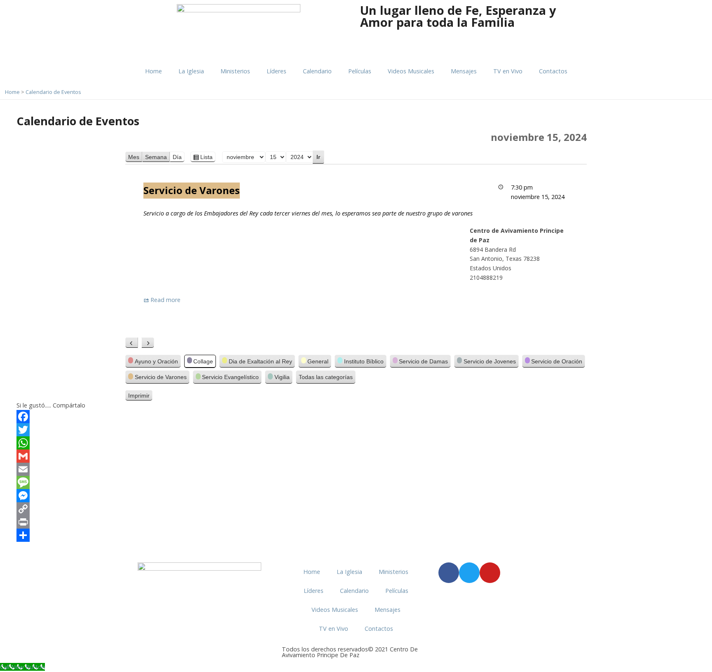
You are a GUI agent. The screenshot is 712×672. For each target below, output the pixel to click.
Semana (156, 157)
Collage (203, 361)
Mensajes (464, 71)
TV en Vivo (507, 71)
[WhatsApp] (356, 443)
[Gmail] (356, 456)
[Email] (356, 469)
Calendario (317, 71)
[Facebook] (356, 416)
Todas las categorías (326, 377)
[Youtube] (490, 572)
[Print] (356, 522)
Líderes (276, 71)
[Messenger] (356, 495)
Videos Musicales (411, 71)
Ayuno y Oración (156, 361)
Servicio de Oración (556, 361)
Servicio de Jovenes (490, 361)
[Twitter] (356, 429)
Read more (165, 300)
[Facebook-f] (448, 572)
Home (153, 71)
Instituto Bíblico (364, 361)
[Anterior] (131, 342)
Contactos (553, 71)
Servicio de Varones (161, 377)
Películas (359, 71)
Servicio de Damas (423, 361)
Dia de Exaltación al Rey (260, 361)
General (317, 361)
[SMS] (356, 482)
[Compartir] (356, 535)
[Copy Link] (356, 508)
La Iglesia (191, 71)
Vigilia (282, 377)
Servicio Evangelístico (230, 377)
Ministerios (235, 71)
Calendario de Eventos (53, 92)
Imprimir (140, 396)
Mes (133, 157)
